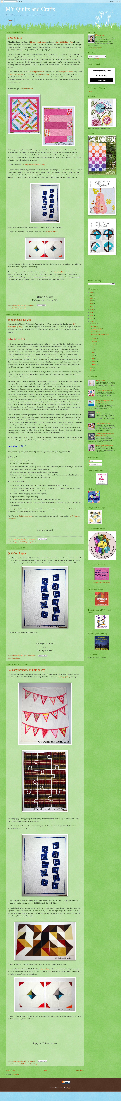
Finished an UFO (27, 88)
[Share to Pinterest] (45, 305)
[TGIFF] (102, 628)
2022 (91, 304)
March (93, 358)
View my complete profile (95, 48)
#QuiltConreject (16, 658)
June (93, 350)
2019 (91, 312)
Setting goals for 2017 (20, 319)
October (94, 338)
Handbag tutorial (100, 380)
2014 (91, 371)
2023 (91, 301)
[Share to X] (41, 305)
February (94, 361)
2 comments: (30, 305)
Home (10, 20)
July (93, 347)
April (93, 355)
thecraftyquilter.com (37, 71)
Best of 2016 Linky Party (64, 42)
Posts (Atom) (16, 1074)
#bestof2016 (15, 308)
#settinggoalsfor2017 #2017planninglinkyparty (24, 542)
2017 (91, 318)
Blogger (69, 1088)
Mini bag (98, 412)
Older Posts (80, 1070)
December (94, 324)
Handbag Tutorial (60, 272)
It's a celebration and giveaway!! (104, 390)
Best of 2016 (15, 37)
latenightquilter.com (66, 71)
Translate (100, 59)
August (94, 344)
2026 (91, 292)
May (93, 352)
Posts (91, 461)
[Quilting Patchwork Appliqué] (102, 484)
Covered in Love (52, 231)
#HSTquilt (23, 1064)
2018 (91, 315)
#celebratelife (22, 308)
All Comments (94, 464)
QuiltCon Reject (17, 553)
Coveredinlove (45, 969)
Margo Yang (100, 35)
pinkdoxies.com (43, 74)
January (94, 364)
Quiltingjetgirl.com (25, 516)
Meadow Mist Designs (38, 42)
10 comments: (31, 539)
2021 (91, 307)
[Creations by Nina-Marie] (101, 605)
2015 (91, 368)
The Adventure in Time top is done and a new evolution (105, 434)
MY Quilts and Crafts (30, 9)
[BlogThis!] (39, 305)
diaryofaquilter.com (16, 74)
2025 (91, 295)
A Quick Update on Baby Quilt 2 (104, 445)
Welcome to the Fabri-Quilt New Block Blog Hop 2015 (104, 401)
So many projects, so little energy (33, 164)
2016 (91, 321)
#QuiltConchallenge (32, 1064)
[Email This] (37, 305)
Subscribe (102, 80)
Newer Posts (10, 1070)
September (95, 341)
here (77, 440)
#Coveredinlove (16, 1064)
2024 (91, 298)
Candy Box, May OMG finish (103, 423)
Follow (90, 91)
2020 (91, 309)
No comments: (32, 655)
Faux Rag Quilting (64, 676)
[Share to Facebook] (43, 305)
